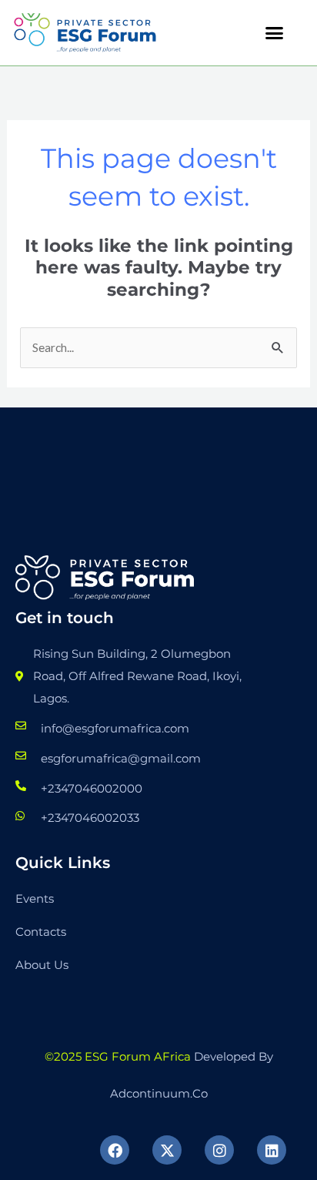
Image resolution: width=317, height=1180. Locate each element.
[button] (274, 33)
